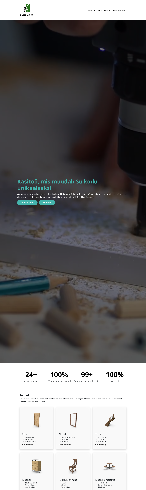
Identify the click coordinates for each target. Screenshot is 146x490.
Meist (100, 10)
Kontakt (108, 10)
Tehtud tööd (119, 10)
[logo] (26, 10)
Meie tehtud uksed (28, 445)
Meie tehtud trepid (101, 445)
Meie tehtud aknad (65, 445)
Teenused (91, 10)
